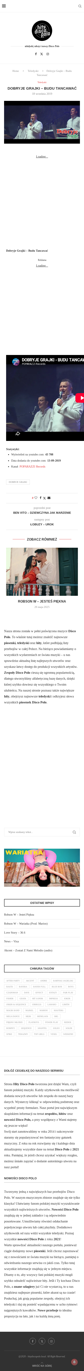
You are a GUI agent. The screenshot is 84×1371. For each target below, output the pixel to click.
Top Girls (39, 1034)
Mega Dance (13, 1016)
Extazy (53, 992)
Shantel (42, 1028)
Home (15, 70)
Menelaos (42, 1016)
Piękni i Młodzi (14, 1022)
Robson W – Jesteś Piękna (42, 601)
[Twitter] (41, 54)
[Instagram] (47, 54)
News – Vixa (11, 941)
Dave (26, 992)
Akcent (30, 981)
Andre (43, 981)
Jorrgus (36, 1004)
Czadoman (12, 992)
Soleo (56, 1028)
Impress (53, 998)
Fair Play (68, 992)
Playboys (34, 1022)
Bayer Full (39, 987)
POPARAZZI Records (32, 466)
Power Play (51, 1022)
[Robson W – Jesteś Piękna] (42, 572)
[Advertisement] (42, 202)
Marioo (44, 1010)
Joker (67, 998)
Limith (65, 1004)
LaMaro (52, 1004)
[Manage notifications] (74, 1362)
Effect (39, 992)
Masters (58, 1010)
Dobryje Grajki (18, 482)
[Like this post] (35, 498)
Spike (9, 1034)
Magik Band (12, 1010)
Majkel (29, 1010)
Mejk (28, 1016)
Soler (69, 1028)
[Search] (80, 6)
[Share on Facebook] (40, 498)
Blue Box (57, 987)
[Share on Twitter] (44, 498)
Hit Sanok (37, 998)
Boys (71, 987)
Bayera (23, 987)
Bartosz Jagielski (63, 981)
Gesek (23, 998)
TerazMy (23, 1034)
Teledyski (33, 70)
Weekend (68, 1034)
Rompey (10, 1028)
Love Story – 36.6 (14, 932)
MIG (56, 1016)
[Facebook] (36, 54)
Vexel (54, 1034)
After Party (13, 981)
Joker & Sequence (16, 1004)
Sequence (26, 1028)
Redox (67, 1022)
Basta (9, 987)
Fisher (9, 998)
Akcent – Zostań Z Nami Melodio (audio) (28, 950)
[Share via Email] (49, 498)
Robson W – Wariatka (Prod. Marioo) (26, 923)
